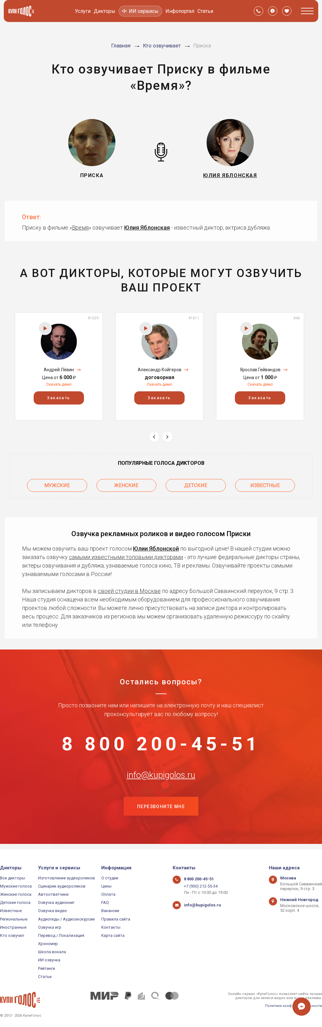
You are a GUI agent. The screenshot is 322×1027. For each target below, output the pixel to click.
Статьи (205, 11)
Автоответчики (53, 894)
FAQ (105, 902)
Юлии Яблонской (156, 548)
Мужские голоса (16, 886)
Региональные (13, 919)
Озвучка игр (49, 927)
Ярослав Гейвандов (260, 369)
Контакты (110, 927)
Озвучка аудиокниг (56, 902)
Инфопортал (179, 11)
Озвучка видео (52, 910)
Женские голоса (15, 894)
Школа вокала (52, 951)
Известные (265, 485)
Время (80, 227)
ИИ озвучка (49, 960)
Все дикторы (12, 878)
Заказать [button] (58, 398)
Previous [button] (154, 437)
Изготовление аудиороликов (66, 878)
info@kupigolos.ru (161, 775)
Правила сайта (115, 919)
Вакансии (110, 910)
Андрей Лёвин (59, 369)
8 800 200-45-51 (161, 744)
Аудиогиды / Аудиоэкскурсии (66, 919)
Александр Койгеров (159, 369)
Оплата (108, 894)
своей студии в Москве (129, 591)
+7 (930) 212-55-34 (201, 886)
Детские (195, 485)
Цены (106, 886)
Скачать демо (58, 384)
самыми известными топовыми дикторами (126, 557)
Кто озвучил (12, 935)
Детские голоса (15, 902)
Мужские (57, 485)
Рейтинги (46, 968)
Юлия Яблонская (147, 227)
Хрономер (48, 943)
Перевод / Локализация (61, 935)
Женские (126, 485)
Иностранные (13, 927)
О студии (109, 878)
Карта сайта (113, 935)
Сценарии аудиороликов (62, 886)
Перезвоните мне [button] (161, 806)
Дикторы (104, 11)
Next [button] (167, 437)
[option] (59, 366)
